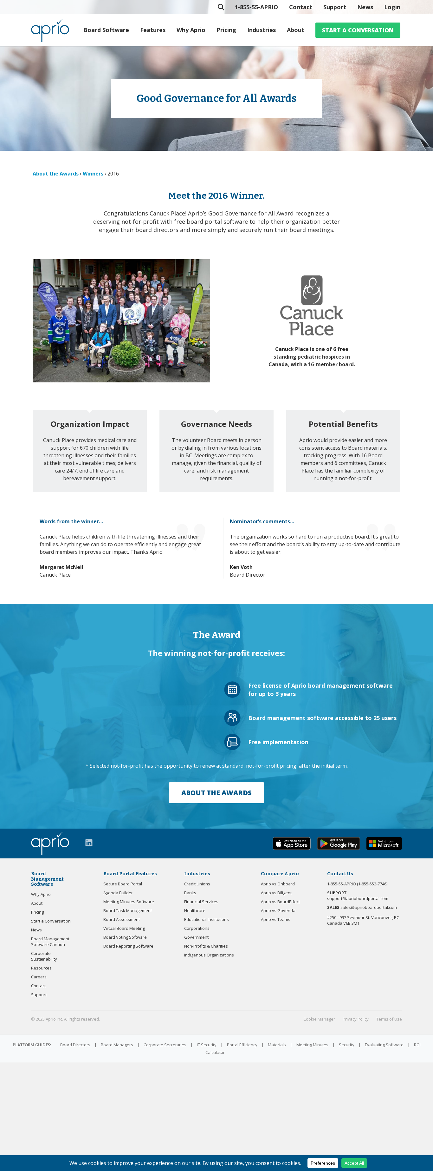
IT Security (207, 1045)
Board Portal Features (130, 874)
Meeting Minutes (312, 1045)
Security (346, 1045)
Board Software (106, 30)
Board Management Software (47, 879)
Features (152, 30)
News (365, 7)
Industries (261, 30)
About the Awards (56, 173)
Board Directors (75, 1045)
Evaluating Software (384, 1045)
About (295, 30)
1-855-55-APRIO (256, 7)
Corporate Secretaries (165, 1045)
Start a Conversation (358, 30)
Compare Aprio (280, 874)
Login (392, 7)
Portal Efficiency (242, 1045)
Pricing (226, 30)
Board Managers (117, 1045)
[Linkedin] (89, 843)
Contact (300, 7)
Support (334, 7)
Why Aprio (191, 30)
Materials (277, 1045)
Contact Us (340, 874)
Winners (93, 173)
